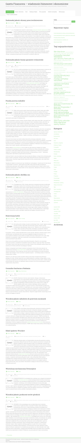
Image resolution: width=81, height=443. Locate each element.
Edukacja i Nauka (33, 11)
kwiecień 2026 (57, 215)
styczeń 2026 (57, 222)
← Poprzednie (9, 435)
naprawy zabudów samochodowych (22, 304)
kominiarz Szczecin (27, 374)
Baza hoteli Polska (19, 221)
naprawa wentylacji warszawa (61, 84)
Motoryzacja (62, 11)
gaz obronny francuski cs (64, 58)
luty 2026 (56, 220)
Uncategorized (57, 191)
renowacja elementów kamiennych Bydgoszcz (61, 100)
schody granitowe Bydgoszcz (58, 102)
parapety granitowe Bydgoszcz (65, 87)
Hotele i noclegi (21, 218)
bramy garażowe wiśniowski (33, 83)
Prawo (19, 103)
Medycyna (56, 160)
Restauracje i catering (58, 182)
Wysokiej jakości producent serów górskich (23, 395)
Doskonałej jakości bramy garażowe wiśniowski (24, 60)
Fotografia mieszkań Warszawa (62, 56)
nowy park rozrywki (57, 87)
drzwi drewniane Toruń (57, 53)
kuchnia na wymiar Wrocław (58, 65)
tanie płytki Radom (35, 274)
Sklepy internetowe (22, 271)
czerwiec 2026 (57, 211)
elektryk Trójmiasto (70, 53)
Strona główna (10, 11)
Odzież (55, 167)
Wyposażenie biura (58, 200)
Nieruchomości (57, 165)
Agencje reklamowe (58, 131)
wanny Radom (40, 274)
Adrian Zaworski (10, 23)
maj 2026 (56, 213)
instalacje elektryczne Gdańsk (66, 60)
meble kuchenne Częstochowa (58, 67)
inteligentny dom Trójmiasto (58, 62)
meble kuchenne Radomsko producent (60, 72)
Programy (56, 176)
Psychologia (56, 178)
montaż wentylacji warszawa (61, 79)
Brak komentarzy (30, 27)
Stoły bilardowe (60, 122)
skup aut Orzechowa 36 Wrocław (63, 104)
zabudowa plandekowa (9, 305)
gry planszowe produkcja (57, 60)
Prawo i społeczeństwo (12, 14)
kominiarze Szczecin (39, 374)
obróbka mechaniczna (25, 180)
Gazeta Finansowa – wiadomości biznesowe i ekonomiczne (37, 3)
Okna (55, 169)
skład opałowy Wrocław (37, 336)
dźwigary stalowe (18, 180)
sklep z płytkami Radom (27, 274)
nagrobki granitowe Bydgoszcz (68, 82)
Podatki (55, 171)
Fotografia (56, 147)
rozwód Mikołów (41, 106)
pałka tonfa (58, 88)
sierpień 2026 (57, 207)
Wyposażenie (57, 198)
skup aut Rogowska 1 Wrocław (62, 107)
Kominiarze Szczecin (23, 380)
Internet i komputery (52, 11)
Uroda (55, 193)
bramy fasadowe (25, 65)
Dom (26, 11)
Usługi (19, 23)
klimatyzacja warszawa (63, 64)
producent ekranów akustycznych (17, 27)
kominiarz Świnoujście (19, 374)
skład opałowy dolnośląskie (28, 336)
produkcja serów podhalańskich (43, 400)
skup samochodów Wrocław (61, 116)
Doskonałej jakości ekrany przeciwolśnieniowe (24, 20)
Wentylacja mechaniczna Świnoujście (21, 369)
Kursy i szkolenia (57, 156)
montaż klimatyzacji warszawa (62, 76)
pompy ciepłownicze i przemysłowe (62, 92)
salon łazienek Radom (19, 274)
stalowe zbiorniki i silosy (10, 181)
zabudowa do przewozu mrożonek (44, 304)
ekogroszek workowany (19, 336)
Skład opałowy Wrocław (15, 331)
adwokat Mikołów (19, 106)
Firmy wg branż (42, 11)
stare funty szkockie (62, 120)
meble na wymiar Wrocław (70, 72)
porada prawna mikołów (35, 106)
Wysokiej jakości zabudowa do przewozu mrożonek (26, 299)
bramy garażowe (31, 65)
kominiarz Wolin (33, 374)
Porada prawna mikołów (15, 101)
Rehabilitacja (56, 180)
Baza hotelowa (24, 221)
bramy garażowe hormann (38, 65)
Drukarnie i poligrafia (58, 143)
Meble (55, 158)
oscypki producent (26, 400)
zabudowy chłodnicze (17, 305)
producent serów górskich (33, 400)
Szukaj (55, 19)
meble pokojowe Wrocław (57, 73)
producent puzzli (56, 97)
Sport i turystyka (57, 189)
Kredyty (55, 154)
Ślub (55, 187)
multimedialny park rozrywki (58, 82)
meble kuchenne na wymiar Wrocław (59, 70)
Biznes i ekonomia (19, 11)
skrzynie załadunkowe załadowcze (35, 180)
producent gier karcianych (58, 95)
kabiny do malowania (18, 192)
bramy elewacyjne (19, 65)
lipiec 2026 (56, 209)
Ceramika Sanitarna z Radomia (18, 268)
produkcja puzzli (62, 97)
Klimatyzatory (57, 151)
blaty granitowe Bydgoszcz (69, 52)
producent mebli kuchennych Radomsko (68, 95)
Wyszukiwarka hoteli (36, 221)
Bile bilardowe (59, 51)
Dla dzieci (56, 138)
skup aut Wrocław (61, 110)
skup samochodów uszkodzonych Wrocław (63, 113)
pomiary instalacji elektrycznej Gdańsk (60, 90)
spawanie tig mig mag (44, 180)
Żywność (56, 202)
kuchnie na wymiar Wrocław (67, 65)
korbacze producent (19, 400)
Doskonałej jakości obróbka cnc (18, 175)
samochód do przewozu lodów (33, 304)
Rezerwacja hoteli (13, 216)
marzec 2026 (57, 218)
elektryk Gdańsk (63, 53)
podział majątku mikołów (26, 106)
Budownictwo (57, 136)
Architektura (56, 134)
